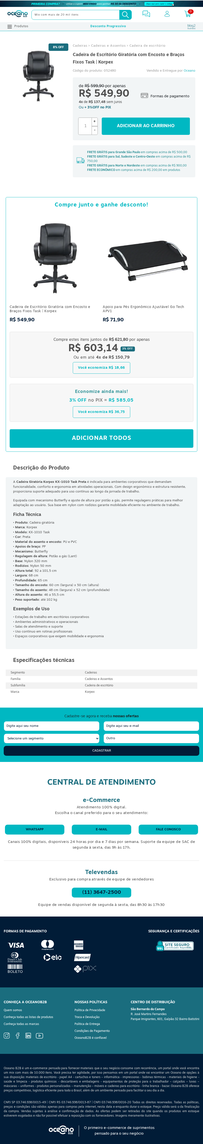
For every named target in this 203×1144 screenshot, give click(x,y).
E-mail (101, 829)
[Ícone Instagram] (7, 1037)
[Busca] (125, 15)
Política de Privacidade (90, 1010)
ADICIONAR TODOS (101, 438)
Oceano (189, 70)
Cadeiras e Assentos (108, 45)
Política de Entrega (87, 1024)
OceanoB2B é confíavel (91, 1038)
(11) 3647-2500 (101, 892)
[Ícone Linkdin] (28, 1037)
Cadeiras (80, 45)
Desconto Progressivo (108, 26)
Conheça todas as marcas (21, 1024)
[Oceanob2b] (17, 15)
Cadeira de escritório (147, 45)
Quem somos (13, 1010)
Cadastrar (101, 750)
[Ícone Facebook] (18, 1037)
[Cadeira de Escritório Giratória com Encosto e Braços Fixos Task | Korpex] (55, 302)
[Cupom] (101, 3)
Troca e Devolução (87, 1017)
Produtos (21, 26)
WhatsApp (35, 829)
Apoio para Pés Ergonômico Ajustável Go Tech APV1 (143, 309)
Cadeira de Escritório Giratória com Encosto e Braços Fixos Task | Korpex (50, 309)
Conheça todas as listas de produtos (28, 1017)
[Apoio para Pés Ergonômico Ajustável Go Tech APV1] (148, 302)
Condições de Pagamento (92, 1031)
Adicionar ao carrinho (146, 126)
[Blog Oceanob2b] (192, 26)
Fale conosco (168, 829)
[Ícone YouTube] (39, 1037)
